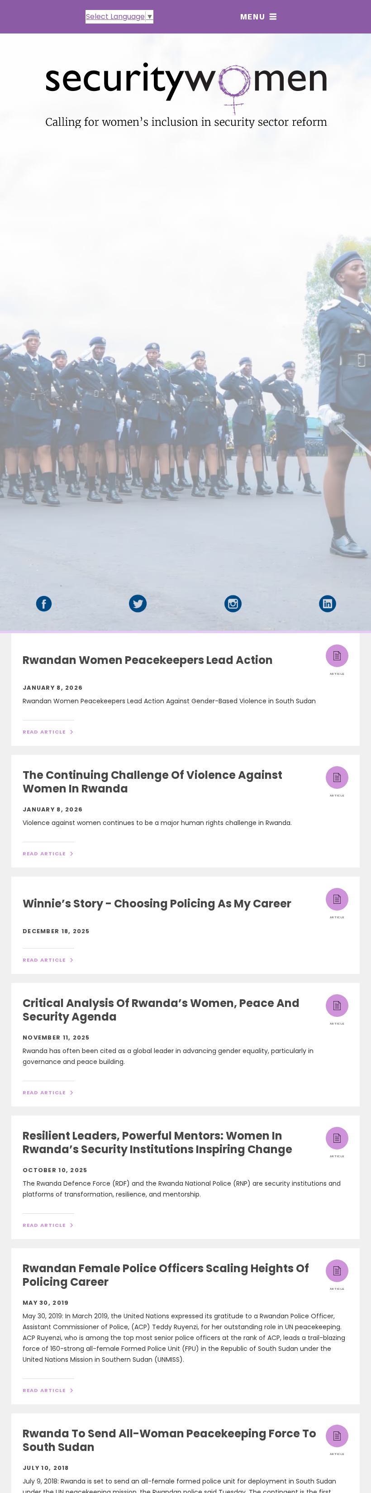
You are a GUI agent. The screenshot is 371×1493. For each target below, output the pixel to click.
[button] (258, 17)
